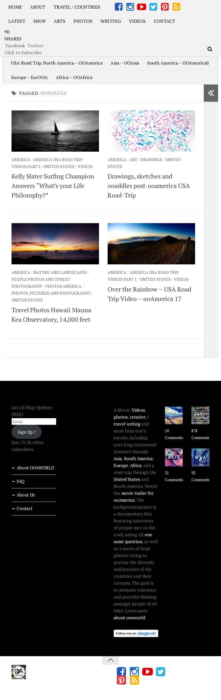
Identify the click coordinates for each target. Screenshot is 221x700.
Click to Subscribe (22, 52)
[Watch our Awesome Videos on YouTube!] (141, 6)
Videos (85, 166)
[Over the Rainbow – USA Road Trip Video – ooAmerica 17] (151, 243)
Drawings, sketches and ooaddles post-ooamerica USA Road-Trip (149, 185)
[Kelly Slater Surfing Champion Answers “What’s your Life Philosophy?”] (55, 131)
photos (121, 417)
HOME (15, 7)
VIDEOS (137, 21)
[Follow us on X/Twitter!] (153, 6)
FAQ (20, 481)
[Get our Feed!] (176, 6)
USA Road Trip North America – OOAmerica (56, 63)
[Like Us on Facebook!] (118, 6)
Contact (25, 508)
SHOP (39, 21)
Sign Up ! (26, 432)
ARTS (59, 21)
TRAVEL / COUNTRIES (77, 7)
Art (133, 159)
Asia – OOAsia (124, 63)
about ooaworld (129, 617)
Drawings (151, 159)
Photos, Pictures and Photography (51, 293)
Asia (118, 458)
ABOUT (37, 7)
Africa (136, 465)
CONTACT (164, 21)
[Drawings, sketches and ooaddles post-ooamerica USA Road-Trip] (151, 131)
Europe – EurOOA (29, 77)
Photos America (63, 286)
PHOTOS (82, 21)
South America (138, 458)
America (21, 159)
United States (59, 166)
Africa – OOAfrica (74, 77)
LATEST (16, 21)
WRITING (110, 21)
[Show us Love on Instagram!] (130, 6)
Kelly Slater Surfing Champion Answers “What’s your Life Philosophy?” (53, 185)
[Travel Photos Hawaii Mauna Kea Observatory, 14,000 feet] (55, 243)
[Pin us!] (164, 6)
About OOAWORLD (35, 468)
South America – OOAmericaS (178, 63)
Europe (121, 465)
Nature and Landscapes (60, 272)
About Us (26, 495)
